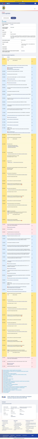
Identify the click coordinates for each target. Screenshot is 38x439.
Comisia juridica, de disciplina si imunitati (13, 146)
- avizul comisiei (5, 377)
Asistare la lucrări (16, 426)
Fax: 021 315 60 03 (22, 411)
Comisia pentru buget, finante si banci (12, 145)
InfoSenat (4, 426)
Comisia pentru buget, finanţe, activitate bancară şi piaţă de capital (21, 98)
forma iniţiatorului (10, 68)
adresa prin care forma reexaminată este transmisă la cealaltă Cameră (17, 286)
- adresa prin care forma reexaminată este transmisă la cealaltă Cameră (13, 387)
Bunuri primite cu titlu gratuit (30, 428)
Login (32, 435)
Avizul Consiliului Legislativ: (6, 40)
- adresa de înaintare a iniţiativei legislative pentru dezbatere (12, 370)
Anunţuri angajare (18, 435)
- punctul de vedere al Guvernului (8, 376)
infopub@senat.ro (13, 416)
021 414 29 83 (13, 412)
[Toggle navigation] (35, 9)
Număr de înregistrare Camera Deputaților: (5, 28)
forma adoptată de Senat (11, 131)
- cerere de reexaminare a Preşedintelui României (10, 384)
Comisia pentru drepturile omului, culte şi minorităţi (19, 87)
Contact (15, 436)
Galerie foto (4, 424)
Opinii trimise (23, 50)
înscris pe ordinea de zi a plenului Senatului (12, 119)
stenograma (11, 184)
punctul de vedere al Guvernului (12, 82)
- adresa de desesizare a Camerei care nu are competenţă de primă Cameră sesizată (15, 371)
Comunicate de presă (5, 423)
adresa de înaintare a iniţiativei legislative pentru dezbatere (15, 67)
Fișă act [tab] (13, 17)
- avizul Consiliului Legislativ (7, 375)
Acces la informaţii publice (17, 423)
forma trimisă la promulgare (11, 227)
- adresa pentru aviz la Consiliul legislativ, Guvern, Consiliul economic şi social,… (15, 374)
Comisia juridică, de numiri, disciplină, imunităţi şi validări (14, 246)
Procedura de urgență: (5, 42)
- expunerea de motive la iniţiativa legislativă (9, 373)
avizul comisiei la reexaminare (12, 263)
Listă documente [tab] (6, 17)
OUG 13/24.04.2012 (33, 0)
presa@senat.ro (22, 414)
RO (35, 3)
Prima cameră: (4, 32)
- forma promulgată (6, 392)
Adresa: (3, 30)
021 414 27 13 (21, 410)
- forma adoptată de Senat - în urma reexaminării (10, 388)
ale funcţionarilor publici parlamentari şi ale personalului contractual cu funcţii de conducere (31, 424)
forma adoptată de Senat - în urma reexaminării (14, 287)
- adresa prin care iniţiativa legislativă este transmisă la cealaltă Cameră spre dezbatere (16, 381)
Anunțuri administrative (6, 435)
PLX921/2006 (12, 27)
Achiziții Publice (12, 435)
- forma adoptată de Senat (7, 380)
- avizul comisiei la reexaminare (7, 385)
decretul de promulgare (11, 363)
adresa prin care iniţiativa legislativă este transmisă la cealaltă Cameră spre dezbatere (19, 132)
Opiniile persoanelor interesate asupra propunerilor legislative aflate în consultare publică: (10, 51)
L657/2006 (4, 21)
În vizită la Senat (24, 435)
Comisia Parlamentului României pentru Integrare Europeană (20, 94)
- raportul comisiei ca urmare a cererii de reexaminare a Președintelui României (15, 386)
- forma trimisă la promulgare (7, 383)
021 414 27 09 (13, 411)
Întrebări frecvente (5, 436)
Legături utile (11, 436)
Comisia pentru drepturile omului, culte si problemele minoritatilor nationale (17, 174)
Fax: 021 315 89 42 (13, 413)
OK (22, 1)
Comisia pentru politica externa (12, 147)
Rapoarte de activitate (17, 427)
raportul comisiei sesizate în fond (12, 117)
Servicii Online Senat (22, 3)
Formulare (27, 429)
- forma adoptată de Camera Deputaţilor (9, 382)
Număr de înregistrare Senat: (5, 25)
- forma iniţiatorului (6, 372)
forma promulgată (10, 364)
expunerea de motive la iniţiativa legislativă (13, 69)
